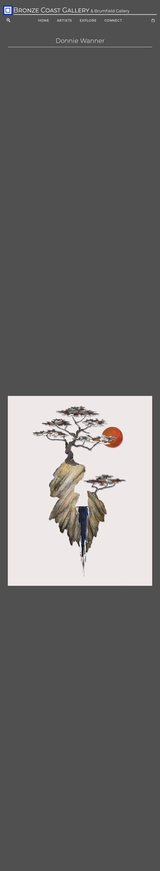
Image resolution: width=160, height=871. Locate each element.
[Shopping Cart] (153, 20)
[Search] (8, 20)
